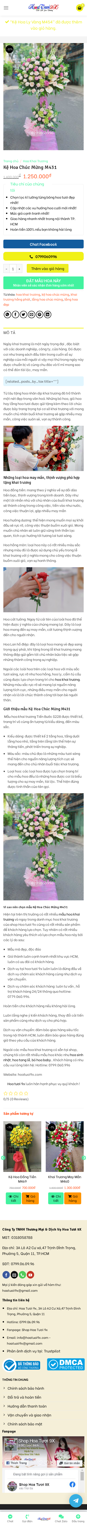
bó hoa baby (41, 1059)
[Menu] (6, 7)
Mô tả (9, 332)
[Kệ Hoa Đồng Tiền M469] (22, 1146)
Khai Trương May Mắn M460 (64, 1179)
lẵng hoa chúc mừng (47, 299)
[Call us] (22, 1275)
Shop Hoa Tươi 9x (35, 1329)
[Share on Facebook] (15, 314)
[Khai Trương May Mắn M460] (65, 1146)
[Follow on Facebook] (6, 1275)
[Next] (84, 1167)
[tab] (43, 333)
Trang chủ (10, 161)
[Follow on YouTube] (30, 1275)
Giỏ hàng (30, 1198)
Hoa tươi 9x (16, 1083)
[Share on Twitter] (23, 314)
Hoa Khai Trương (35, 161)
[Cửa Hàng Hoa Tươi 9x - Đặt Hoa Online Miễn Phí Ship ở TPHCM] (43, 8)
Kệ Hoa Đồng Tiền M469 (22, 1179)
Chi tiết (15, 1198)
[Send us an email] (14, 1275)
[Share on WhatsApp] (7, 314)
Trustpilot (52, 1350)
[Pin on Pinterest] (39, 314)
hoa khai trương (28, 294)
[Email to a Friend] (31, 314)
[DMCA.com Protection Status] (66, 1363)
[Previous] (3, 1167)
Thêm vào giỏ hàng (47, 268)
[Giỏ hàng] (79, 8)
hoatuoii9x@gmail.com (19, 1290)
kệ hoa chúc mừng (55, 294)
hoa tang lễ (21, 1059)
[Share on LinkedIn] (47, 314)
